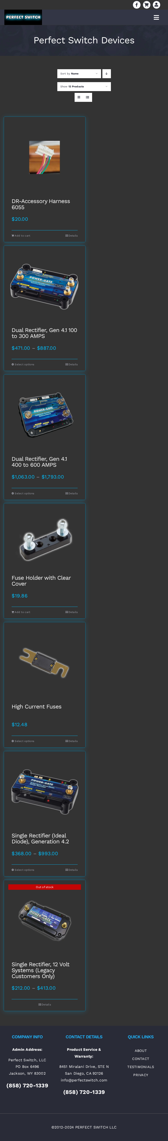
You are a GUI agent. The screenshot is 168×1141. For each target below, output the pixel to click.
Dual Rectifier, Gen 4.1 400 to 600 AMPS (39, 462)
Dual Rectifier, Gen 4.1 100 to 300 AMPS (44, 333)
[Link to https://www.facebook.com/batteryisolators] (136, 5)
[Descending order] (106, 73)
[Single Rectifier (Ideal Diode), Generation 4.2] (44, 792)
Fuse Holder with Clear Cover (41, 581)
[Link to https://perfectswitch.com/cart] (146, 5)
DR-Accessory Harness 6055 (41, 204)
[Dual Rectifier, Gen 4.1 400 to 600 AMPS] (44, 415)
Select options (24, 364)
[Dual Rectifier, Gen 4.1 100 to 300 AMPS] (44, 286)
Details (73, 235)
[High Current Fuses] (44, 663)
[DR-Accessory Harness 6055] (44, 157)
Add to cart (22, 235)
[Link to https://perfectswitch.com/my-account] (156, 5)
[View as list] (87, 97)
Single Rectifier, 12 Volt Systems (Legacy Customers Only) (40, 970)
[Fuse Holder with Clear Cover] (44, 539)
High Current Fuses (36, 707)
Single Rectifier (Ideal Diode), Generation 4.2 (40, 839)
